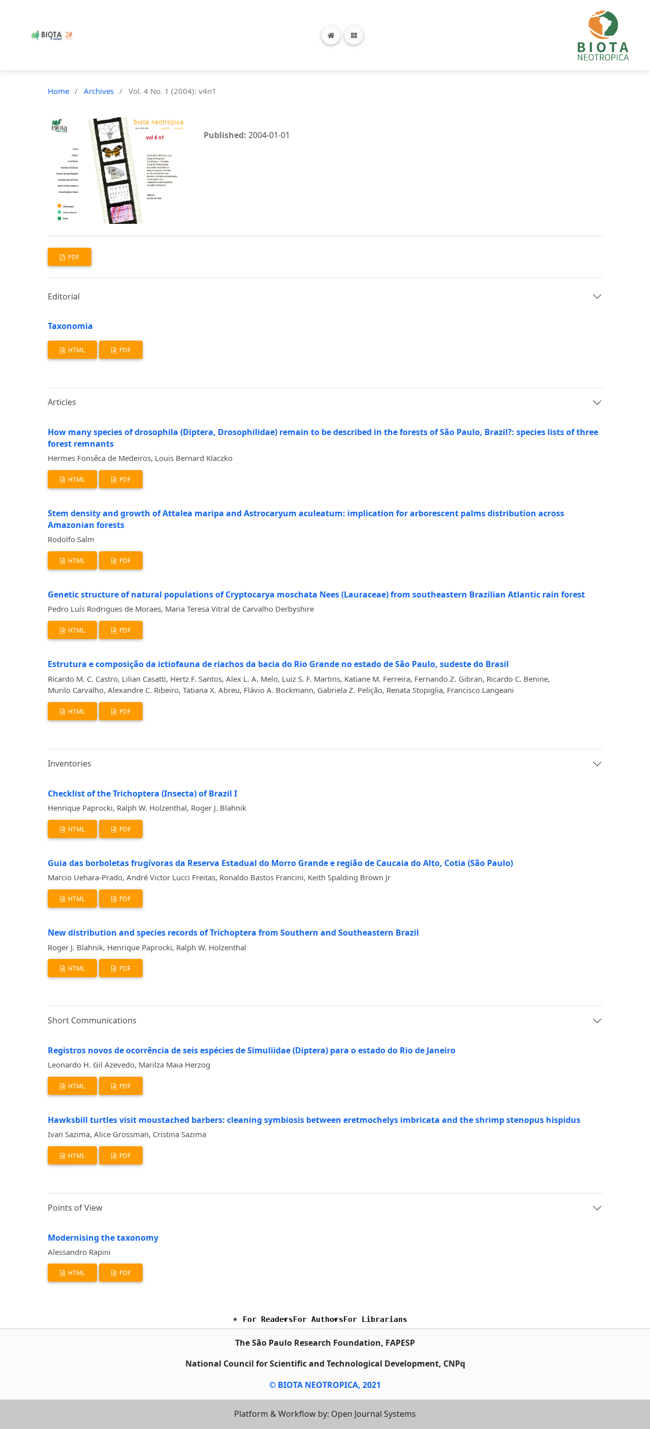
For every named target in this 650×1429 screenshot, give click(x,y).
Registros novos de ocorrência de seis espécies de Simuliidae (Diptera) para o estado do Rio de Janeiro (252, 1050)
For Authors (318, 1319)
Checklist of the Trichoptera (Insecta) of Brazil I (142, 793)
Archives (99, 91)
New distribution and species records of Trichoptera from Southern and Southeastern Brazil (233, 932)
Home (58, 91)
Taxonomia (70, 325)
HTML (76, 350)
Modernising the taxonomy (103, 1237)
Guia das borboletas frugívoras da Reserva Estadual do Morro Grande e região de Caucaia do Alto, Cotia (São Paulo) (280, 863)
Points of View (75, 1207)
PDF (73, 257)
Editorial (64, 296)
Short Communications (92, 1020)
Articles (62, 402)
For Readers (268, 1319)
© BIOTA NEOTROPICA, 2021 (325, 1384)
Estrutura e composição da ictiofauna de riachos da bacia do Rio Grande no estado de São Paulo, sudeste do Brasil (278, 664)
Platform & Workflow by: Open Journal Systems (325, 1413)
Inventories (69, 763)
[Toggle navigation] (353, 35)
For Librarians (375, 1319)
